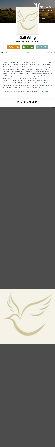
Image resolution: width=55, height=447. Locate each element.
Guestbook (50, 52)
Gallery (27, 52)
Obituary (4, 52)
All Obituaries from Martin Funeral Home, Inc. (43, 10)
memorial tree (23, 91)
